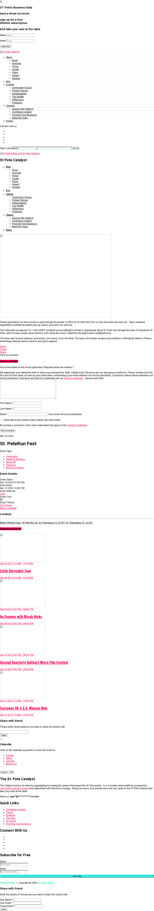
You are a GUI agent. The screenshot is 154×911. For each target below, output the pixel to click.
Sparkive (10, 815)
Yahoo (9, 758)
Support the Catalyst (22, 108)
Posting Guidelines (77, 425)
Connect (10, 105)
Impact (15, 75)
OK (11, 772)
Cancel (4, 772)
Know (15, 60)
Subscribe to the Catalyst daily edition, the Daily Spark (31, 420)
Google (10, 755)
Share (3, 735)
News (9, 57)
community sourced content (14, 788)
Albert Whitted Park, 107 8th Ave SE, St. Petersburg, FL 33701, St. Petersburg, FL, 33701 (46, 522)
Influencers (18, 99)
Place (15, 72)
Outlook (10, 761)
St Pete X (11, 821)
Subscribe (5, 46)
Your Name (6, 899)
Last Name (6, 408)
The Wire (10, 818)
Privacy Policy (7, 882)
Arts (8, 81)
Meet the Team (20, 118)
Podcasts (17, 102)
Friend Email (7, 906)
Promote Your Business (24, 115)
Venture (16, 78)
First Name (6, 403)
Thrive (15, 66)
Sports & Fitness (15, 467)
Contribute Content (22, 112)
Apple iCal (11, 764)
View (2, 493)
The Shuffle (18, 96)
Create (15, 69)
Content (10, 84)
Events (9, 121)
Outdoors (11, 465)
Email (3, 40)
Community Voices (22, 87)
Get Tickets (6, 505)
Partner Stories (20, 90)
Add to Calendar (8, 508)
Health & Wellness (15, 459)
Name (3, 35)
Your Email (6, 903)
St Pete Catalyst (46, 882)
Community (12, 456)
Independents (19, 93)
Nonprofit (11, 462)
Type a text (6, 148)
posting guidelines (73, 378)
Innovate (16, 63)
